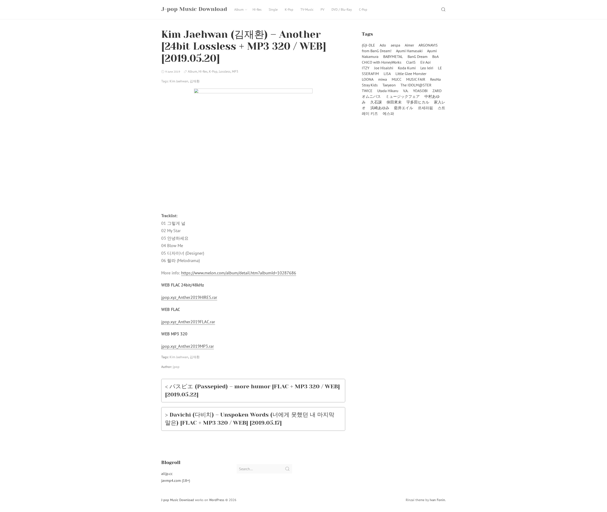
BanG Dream (418, 56)
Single (273, 9)
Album (239, 9)
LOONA (367, 79)
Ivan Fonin (437, 500)
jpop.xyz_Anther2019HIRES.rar (189, 297)
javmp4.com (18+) (175, 480)
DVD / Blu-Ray (341, 9)
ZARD (436, 90)
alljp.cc (167, 473)
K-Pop (289, 9)
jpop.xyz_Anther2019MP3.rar (187, 346)
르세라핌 (425, 107)
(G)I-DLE (368, 45)
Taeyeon (389, 85)
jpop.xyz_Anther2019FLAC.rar (188, 321)
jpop (176, 367)
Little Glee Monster (410, 73)
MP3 (235, 71)
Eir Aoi (425, 62)
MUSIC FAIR (415, 79)
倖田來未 (394, 102)
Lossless (224, 71)
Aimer (409, 45)
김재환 (195, 81)
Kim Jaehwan (179, 81)
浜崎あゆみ (379, 107)
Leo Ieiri (426, 68)
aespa (395, 45)
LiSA (387, 73)
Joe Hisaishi (383, 68)
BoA (435, 56)
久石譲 (376, 102)
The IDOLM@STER (416, 85)
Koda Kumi (407, 68)
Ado (383, 45)
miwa (382, 79)
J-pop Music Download (177, 500)
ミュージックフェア (403, 96)
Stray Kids (370, 85)
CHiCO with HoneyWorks (381, 62)
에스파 (388, 113)
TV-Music (306, 9)
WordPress (216, 500)
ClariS (411, 62)
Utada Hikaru (387, 90)
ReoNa (435, 79)
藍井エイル (403, 107)
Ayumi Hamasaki (409, 50)
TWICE (367, 90)
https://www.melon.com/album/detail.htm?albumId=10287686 (238, 273)
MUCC (396, 79)
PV (322, 9)
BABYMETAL (393, 56)
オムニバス (371, 96)
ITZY (365, 68)
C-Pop (363, 9)
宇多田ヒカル (417, 102)
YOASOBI (420, 90)
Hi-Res (257, 9)
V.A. (405, 90)
